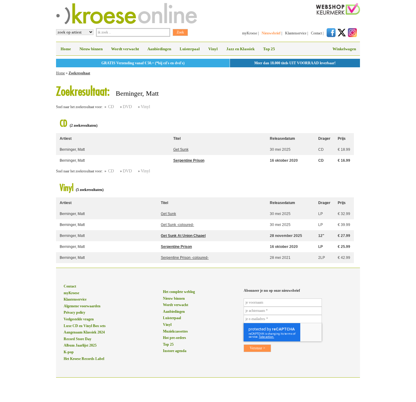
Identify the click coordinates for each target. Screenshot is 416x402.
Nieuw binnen (91, 49)
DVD (127, 106)
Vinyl (213, 49)
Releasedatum (282, 138)
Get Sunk (181, 149)
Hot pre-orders (174, 338)
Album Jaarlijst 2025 (80, 345)
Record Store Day (77, 339)
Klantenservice (295, 33)
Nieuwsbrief (271, 33)
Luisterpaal (190, 49)
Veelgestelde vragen (79, 319)
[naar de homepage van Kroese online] (126, 23)
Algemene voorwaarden (82, 306)
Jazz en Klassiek (240, 49)
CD (111, 106)
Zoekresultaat (79, 73)
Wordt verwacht (125, 49)
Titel (177, 138)
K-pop (69, 352)
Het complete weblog (179, 292)
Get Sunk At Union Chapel (183, 236)
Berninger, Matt (72, 149)
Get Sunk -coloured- (177, 225)
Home (66, 49)
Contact (316, 33)
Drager (324, 138)
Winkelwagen (344, 49)
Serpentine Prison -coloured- (185, 258)
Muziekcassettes (175, 331)
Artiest (66, 138)
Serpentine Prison (188, 160)
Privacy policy (74, 312)
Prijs (342, 138)
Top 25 (269, 49)
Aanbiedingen (159, 49)
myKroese (249, 33)
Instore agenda (174, 351)
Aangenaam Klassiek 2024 (84, 332)
